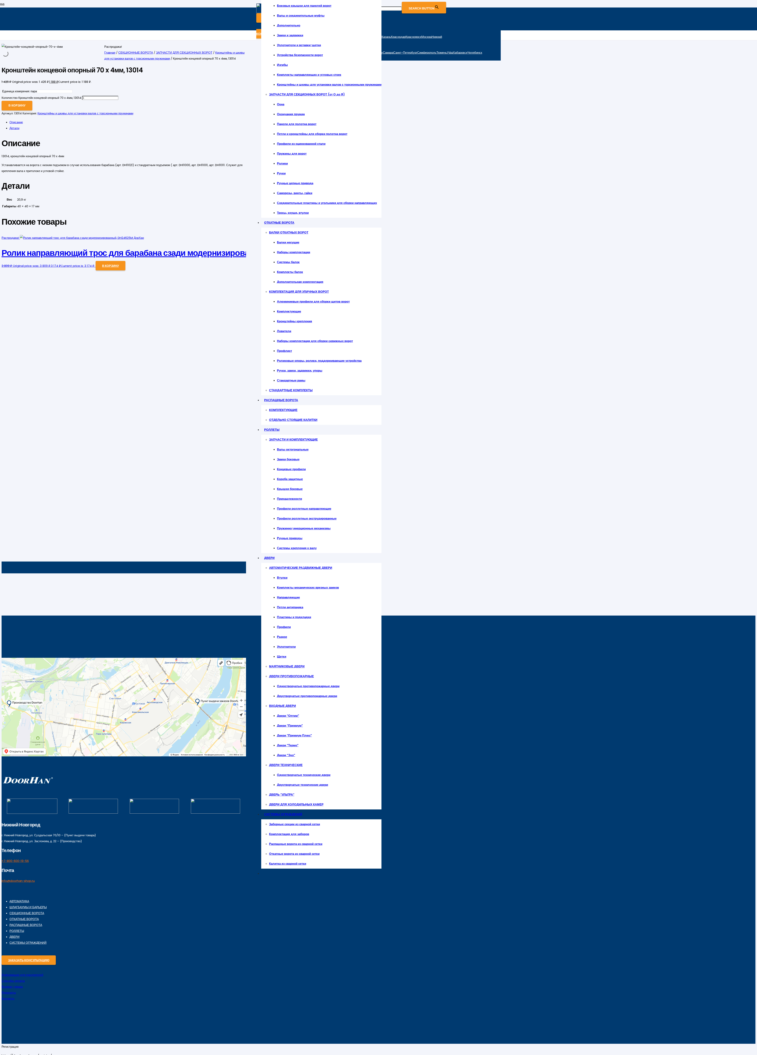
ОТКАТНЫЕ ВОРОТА (24, 919)
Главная (109, 52)
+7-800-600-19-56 (15, 861)
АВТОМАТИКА (19, 901)
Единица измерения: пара (19, 91)
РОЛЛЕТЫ (16, 931)
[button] (110, 265)
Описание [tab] (16, 122)
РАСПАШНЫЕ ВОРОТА (25, 925)
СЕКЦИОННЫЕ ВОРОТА (135, 52)
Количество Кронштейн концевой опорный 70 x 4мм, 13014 (41, 98)
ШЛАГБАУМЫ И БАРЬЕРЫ (28, 907)
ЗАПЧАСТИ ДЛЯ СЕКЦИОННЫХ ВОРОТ (184, 52)
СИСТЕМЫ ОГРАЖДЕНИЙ (28, 943)
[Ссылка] (28, 784)
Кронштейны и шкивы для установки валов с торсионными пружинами (85, 113)
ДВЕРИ (14, 937)
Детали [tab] (14, 128)
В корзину (16, 105)
